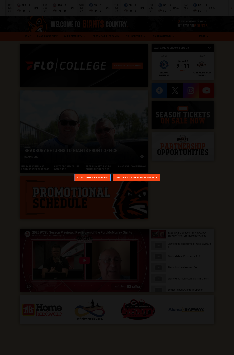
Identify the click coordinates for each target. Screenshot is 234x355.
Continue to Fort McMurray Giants (136, 177)
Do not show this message (92, 177)
